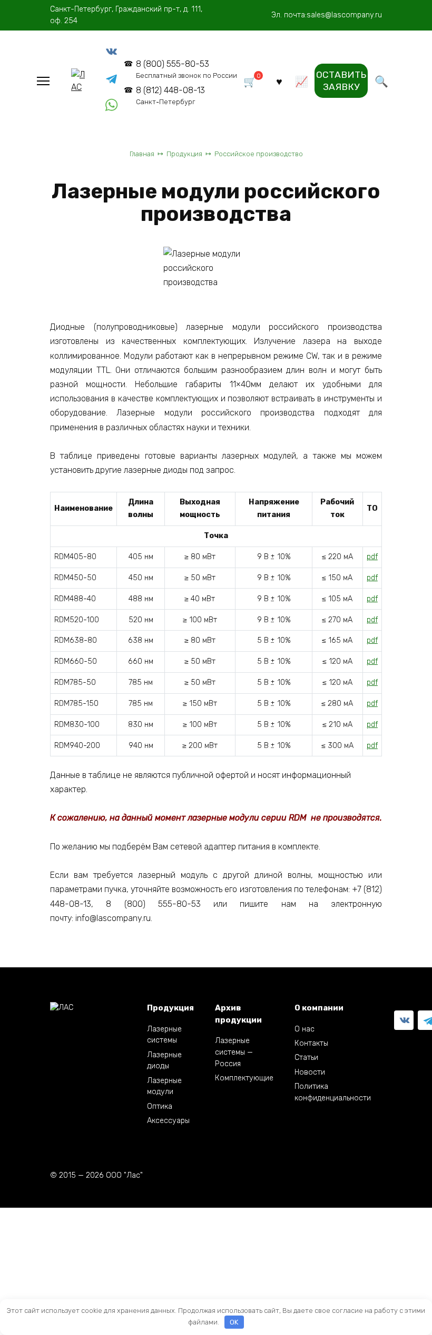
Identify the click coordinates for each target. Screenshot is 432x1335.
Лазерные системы (164, 1035)
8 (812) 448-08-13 (170, 95)
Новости (309, 1072)
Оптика (159, 1106)
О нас (304, 1029)
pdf (372, 556)
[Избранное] (279, 80)
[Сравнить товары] (302, 80)
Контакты (311, 1043)
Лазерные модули (164, 1086)
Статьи (306, 1057)
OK (234, 1322)
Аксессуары (168, 1120)
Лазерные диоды (164, 1060)
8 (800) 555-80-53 (186, 69)
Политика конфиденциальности (332, 1092)
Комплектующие (244, 1078)
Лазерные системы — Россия (234, 1052)
